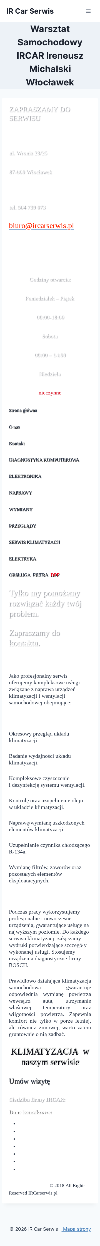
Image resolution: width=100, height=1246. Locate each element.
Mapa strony (76, 1229)
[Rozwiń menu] (88, 11)
